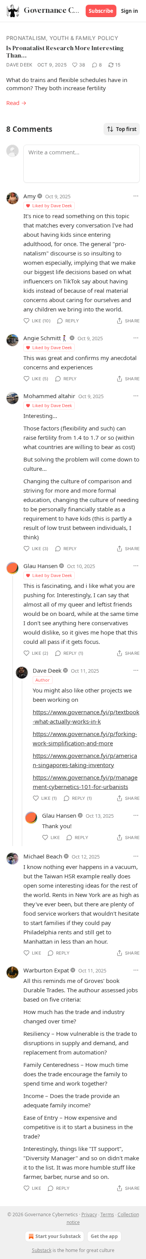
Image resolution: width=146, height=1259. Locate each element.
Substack (41, 1250)
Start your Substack (58, 1236)
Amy (29, 196)
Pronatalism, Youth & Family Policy (62, 38)
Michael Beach (42, 856)
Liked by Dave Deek (52, 205)
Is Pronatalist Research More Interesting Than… (65, 51)
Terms (107, 1214)
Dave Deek (19, 65)
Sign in (129, 10)
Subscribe (101, 10)
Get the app (104, 1236)
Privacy (89, 1214)
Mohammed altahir (49, 396)
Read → (16, 103)
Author (42, 680)
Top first (126, 129)
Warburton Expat (46, 970)
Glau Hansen (40, 566)
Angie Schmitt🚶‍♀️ (45, 338)
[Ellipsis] (136, 196)
